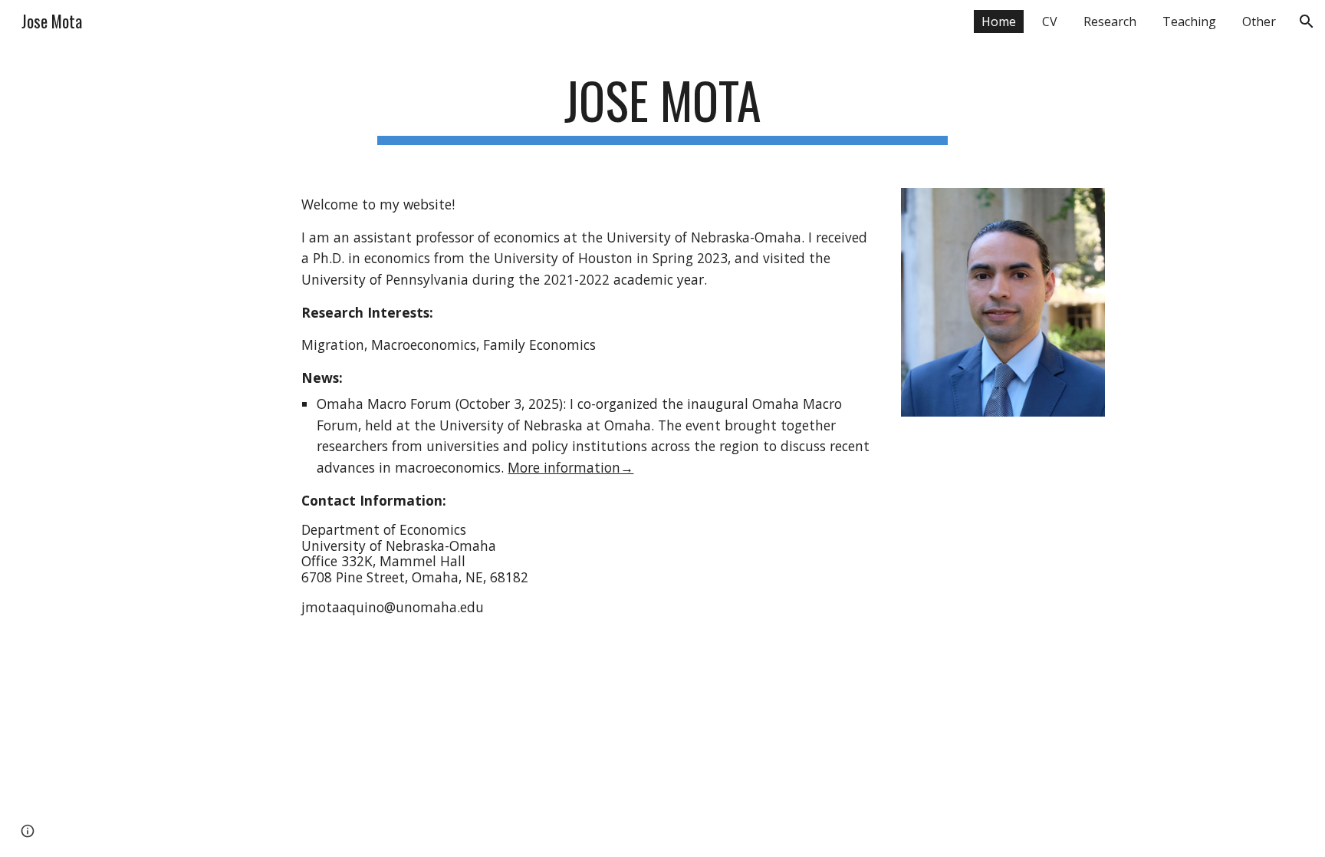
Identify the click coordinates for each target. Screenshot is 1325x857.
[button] (1306, 21)
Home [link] (998, 21)
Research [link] (1109, 21)
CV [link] (1049, 21)
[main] (662, 107)
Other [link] (1259, 21)
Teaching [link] (1189, 21)
